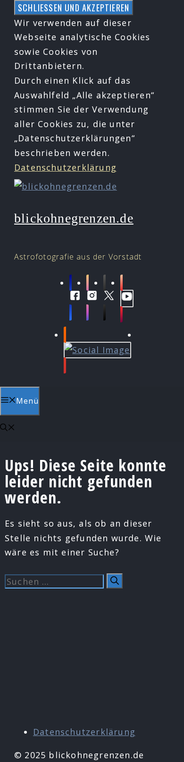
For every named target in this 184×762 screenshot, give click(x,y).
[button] (7, 428)
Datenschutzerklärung (65, 167)
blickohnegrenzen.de (74, 218)
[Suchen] (115, 581)
